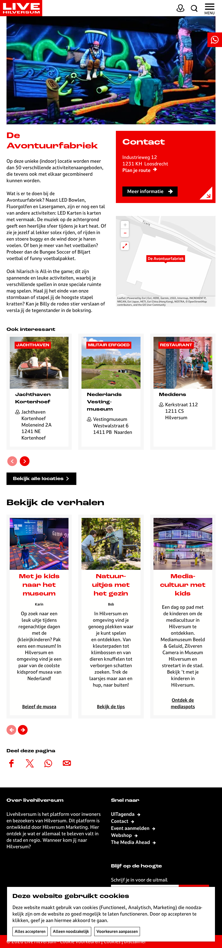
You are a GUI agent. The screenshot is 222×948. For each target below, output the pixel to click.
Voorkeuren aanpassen (117, 931)
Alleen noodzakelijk (71, 931)
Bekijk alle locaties (38, 479)
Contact (120, 821)
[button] (165, 261)
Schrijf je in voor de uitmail (139, 880)
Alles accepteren (30, 931)
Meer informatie (145, 191)
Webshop (122, 835)
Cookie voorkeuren (80, 941)
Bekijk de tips (111, 707)
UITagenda (123, 814)
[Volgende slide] (25, 461)
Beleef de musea (39, 707)
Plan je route (136, 170)
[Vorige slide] (12, 461)
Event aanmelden (131, 828)
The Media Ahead (131, 842)
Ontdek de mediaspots (183, 703)
